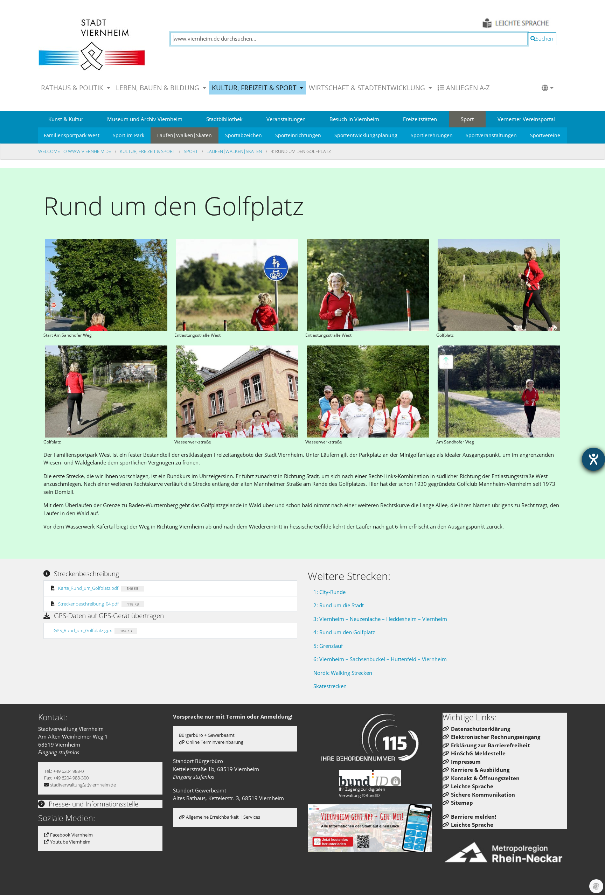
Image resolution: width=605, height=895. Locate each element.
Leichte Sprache (472, 786)
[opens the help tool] (593, 459)
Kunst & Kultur (65, 119)
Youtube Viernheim (70, 842)
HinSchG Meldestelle (478, 753)
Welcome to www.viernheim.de (75, 151)
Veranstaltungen (286, 119)
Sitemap (462, 802)
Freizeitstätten (420, 119)
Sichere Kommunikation (483, 794)
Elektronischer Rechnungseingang (495, 736)
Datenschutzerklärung (480, 728)
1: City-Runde (329, 591)
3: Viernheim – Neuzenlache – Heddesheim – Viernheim (380, 618)
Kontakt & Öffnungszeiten (485, 778)
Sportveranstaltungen (491, 135)
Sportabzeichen (243, 135)
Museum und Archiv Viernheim (144, 119)
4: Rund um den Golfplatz (344, 632)
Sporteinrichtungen (298, 135)
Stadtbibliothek (224, 119)
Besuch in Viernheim (354, 119)
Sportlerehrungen (432, 135)
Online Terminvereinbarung (214, 742)
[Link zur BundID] (370, 778)
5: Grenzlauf (328, 645)
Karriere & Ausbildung (480, 769)
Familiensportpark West (71, 135)
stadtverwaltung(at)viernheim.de (83, 785)
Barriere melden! (473, 816)
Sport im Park (128, 135)
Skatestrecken (330, 686)
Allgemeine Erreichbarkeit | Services (223, 817)
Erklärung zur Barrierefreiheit (490, 745)
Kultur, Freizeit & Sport (148, 151)
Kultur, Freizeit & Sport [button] (255, 87)
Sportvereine (545, 135)
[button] (547, 88)
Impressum (466, 761)
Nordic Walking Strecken (342, 672)
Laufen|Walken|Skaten (184, 135)
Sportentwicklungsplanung (365, 135)
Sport (467, 119)
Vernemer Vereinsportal (526, 119)
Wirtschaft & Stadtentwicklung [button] (368, 87)
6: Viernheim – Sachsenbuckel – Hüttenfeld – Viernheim (380, 659)
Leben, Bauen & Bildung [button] (158, 87)
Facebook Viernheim (71, 835)
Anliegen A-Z (467, 87)
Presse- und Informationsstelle (92, 803)
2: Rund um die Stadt (338, 605)
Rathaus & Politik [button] (73, 87)
